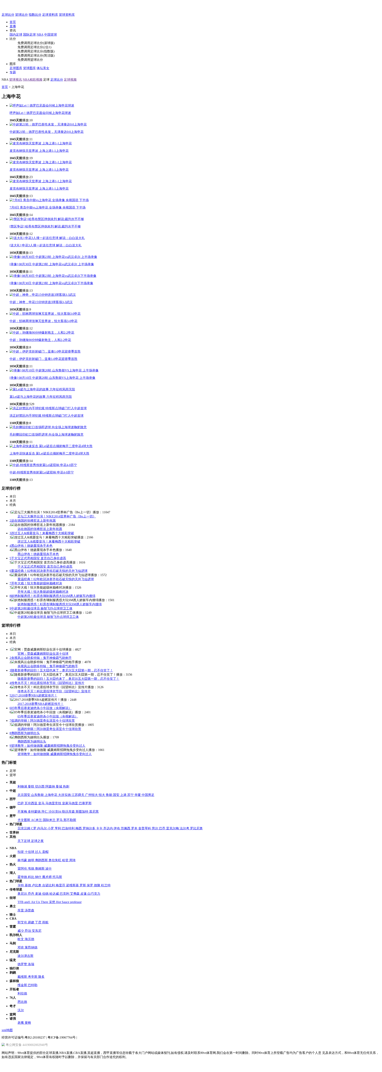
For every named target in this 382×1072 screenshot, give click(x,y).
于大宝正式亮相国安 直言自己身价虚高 (38, 558)
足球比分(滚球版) (42, 43)
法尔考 (185, 828)
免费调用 (24, 43)
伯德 (45, 893)
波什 (48, 868)
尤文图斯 (24, 820)
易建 (31, 922)
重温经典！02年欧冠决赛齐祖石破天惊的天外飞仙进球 (49, 570)
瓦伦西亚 (31, 803)
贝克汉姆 (24, 828)
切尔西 (40, 786)
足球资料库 (50, 14)
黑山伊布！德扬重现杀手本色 (31, 545)
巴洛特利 (68, 828)
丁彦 (38, 922)
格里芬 (61, 885)
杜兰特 (106, 885)
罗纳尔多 (89, 828)
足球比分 (8, 14)
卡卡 (99, 828)
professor (76, 902)
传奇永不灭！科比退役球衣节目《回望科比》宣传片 (47, 683)
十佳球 (30, 851)
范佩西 (126, 828)
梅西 (79, 828)
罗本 (134, 828)
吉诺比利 (49, 885)
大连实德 (65, 795)
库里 (21, 910)
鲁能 (109, 795)
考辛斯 (33, 976)
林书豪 (23, 860)
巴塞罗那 (85, 803)
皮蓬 (84, 893)
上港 (123, 795)
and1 (27, 902)
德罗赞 (23, 964)
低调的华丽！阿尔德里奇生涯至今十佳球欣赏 (42, 720)
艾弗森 (75, 893)
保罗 (90, 885)
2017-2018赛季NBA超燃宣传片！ (33, 695)
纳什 (38, 877)
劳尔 (155, 828)
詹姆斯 (40, 868)
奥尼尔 (23, 893)
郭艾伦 (23, 922)
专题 (13, 72)
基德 (28, 885)
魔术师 (47, 877)
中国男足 (148, 795)
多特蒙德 (34, 811)
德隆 (97, 885)
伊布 (117, 828)
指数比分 (35, 14)
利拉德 (22, 993)
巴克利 (65, 893)
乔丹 (31, 893)
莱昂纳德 (31, 947)
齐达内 (108, 828)
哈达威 (54, 893)
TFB (21, 902)
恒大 (102, 795)
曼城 (59, 786)
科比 (31, 877)
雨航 (45, 922)
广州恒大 (92, 795)
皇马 (41, 803)
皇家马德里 (70, 803)
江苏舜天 (78, 795)
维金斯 (23, 985)
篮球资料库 (67, 14)
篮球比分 (21, 14)
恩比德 (22, 1001)
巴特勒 (32, 985)
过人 (38, 851)
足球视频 (70, 79)
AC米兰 (37, 820)
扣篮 (21, 851)
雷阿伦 (23, 868)
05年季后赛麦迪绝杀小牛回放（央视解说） (41, 708)
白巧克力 (94, 893)
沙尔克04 (55, 811)
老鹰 (21, 1022)
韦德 (31, 868)
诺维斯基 (73, 885)
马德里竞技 (53, 803)
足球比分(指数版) (42, 51)
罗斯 (83, 885)
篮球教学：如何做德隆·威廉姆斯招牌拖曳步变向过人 (47, 745)
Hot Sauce (63, 902)
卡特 (21, 885)
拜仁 (45, 811)
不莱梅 (23, 811)
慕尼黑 (94, 811)
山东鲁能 (38, 795)
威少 (21, 930)
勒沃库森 (69, 811)
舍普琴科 (145, 828)
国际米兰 (49, 820)
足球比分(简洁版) (42, 55)
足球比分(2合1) (40, 47)
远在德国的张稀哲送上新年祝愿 (33, 520)
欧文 (21, 939)
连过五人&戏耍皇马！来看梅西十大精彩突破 (42, 533)
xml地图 (7, 1030)
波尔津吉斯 (25, 955)
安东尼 (36, 930)
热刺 (66, 786)
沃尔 (21, 1010)
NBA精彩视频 (32, 79)
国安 (116, 795)
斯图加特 (82, 811)
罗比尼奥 (196, 828)
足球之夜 (37, 841)
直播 (13, 26)
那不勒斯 (69, 820)
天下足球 (24, 841)
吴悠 (52, 902)
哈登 (65, 860)
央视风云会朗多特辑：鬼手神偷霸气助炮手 (41, 657)
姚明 (31, 860)
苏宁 (130, 795)
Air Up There (40, 902)
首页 (13, 22)
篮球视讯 (15, 79)
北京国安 (24, 795)
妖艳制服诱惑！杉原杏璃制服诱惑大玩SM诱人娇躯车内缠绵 (52, 596)
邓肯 (21, 947)
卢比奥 (37, 885)
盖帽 (45, 851)
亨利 (58, 828)
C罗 (34, 828)
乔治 (28, 930)
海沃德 (29, 939)
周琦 (72, 860)
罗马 (59, 820)
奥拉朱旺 (55, 860)
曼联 (31, 786)
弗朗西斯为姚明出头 (25, 733)
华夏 (138, 795)
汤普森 (29, 910)
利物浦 (23, 786)
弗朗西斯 (42, 860)
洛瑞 (31, 964)
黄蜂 (28, 1022)
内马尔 (42, 828)
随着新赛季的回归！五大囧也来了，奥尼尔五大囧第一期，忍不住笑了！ (61, 670)
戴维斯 (23, 976)
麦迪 (38, 893)
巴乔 (162, 828)
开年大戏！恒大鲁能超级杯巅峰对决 (36, 583)
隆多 (41, 976)
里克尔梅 (173, 828)
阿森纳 (50, 786)
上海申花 (51, 795)
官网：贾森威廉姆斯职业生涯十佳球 (43, 653)
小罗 (51, 828)
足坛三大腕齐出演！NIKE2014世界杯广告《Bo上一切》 (57, 516)
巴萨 (21, 803)
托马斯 (57, 877)
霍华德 (23, 877)
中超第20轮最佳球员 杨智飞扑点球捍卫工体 (41, 608)
